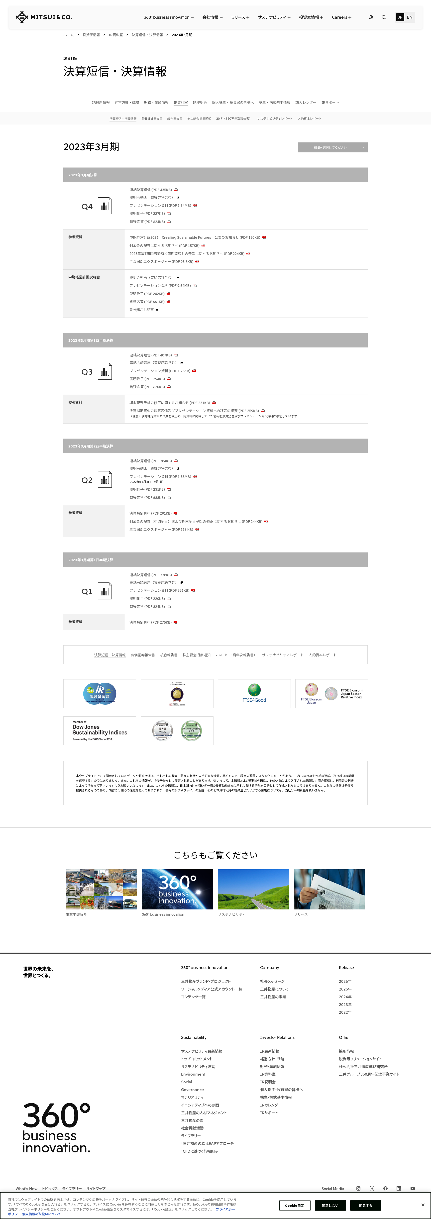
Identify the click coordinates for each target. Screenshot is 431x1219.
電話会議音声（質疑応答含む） (154, 362)
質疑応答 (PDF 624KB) (147, 221)
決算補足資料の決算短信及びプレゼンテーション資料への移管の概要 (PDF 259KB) (194, 410)
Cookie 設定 (294, 1205)
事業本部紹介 (76, 914)
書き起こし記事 (141, 309)
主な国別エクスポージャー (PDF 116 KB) (161, 529)
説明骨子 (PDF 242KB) (147, 293)
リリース (301, 914)
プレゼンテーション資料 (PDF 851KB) (159, 590)
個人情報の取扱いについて (41, 1214)
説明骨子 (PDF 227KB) (147, 213)
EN (409, 17)
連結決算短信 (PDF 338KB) (151, 574)
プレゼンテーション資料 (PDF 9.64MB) (160, 285)
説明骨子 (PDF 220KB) (147, 598)
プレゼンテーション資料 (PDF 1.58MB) (160, 476)
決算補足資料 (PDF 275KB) (150, 622)
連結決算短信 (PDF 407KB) (151, 354)
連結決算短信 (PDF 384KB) (151, 460)
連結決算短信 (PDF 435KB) (151, 189)
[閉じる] (423, 1204)
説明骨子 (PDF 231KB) (147, 489)
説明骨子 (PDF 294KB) (147, 378)
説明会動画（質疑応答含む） (152, 197)
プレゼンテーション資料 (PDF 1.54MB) (160, 205)
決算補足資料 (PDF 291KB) (150, 513)
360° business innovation (163, 914)
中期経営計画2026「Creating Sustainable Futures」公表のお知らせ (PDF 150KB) (194, 237)
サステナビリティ (232, 914)
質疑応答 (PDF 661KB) (147, 301)
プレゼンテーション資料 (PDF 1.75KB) (160, 370)
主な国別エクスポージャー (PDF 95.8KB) (161, 261)
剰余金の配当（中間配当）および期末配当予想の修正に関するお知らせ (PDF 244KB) (195, 521)
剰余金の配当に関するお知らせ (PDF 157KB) (164, 245)
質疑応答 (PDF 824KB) (147, 606)
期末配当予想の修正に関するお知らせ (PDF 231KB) (169, 402)
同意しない (330, 1205)
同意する (365, 1205)
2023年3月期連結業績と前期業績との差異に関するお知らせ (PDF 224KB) (186, 253)
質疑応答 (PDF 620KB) (147, 386)
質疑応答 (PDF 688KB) (147, 497)
